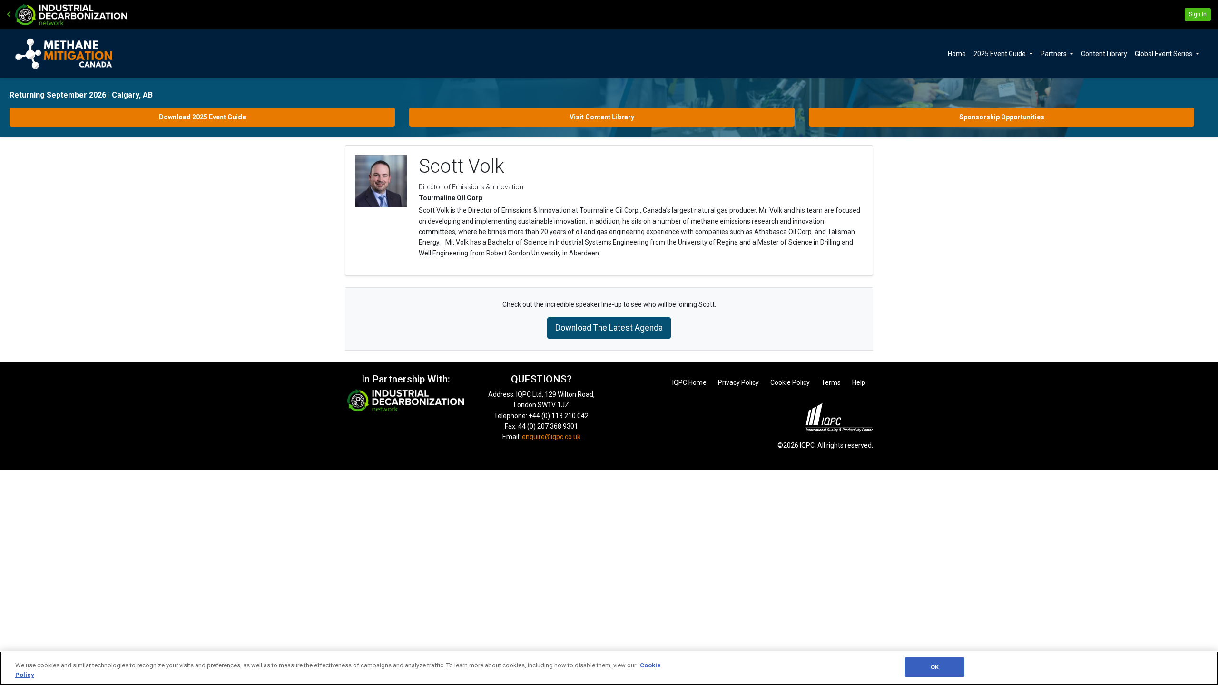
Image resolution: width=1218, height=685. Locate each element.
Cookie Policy (790, 382)
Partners (1054, 54)
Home (957, 54)
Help (858, 382)
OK (935, 667)
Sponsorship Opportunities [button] (1001, 117)
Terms (831, 382)
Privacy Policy (738, 382)
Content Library (1104, 54)
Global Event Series (1164, 54)
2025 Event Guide (1000, 54)
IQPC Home (689, 382)
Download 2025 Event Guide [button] (202, 117)
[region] (609, 668)
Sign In (1198, 14)
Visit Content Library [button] (602, 117)
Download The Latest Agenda (609, 328)
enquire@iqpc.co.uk (551, 436)
